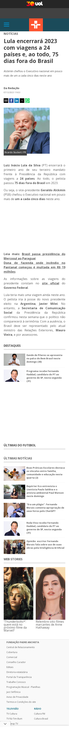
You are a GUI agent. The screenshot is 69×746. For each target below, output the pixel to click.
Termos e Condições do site (21, 702)
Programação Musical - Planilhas (23, 687)
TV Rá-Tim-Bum (14, 719)
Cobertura (11, 652)
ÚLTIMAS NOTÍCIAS (18, 458)
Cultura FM (39, 714)
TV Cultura (36, 24)
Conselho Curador (16, 662)
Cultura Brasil (41, 719)
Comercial (11, 657)
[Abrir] (7, 24)
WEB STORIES (13, 559)
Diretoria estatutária (17, 672)
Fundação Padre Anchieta (22, 642)
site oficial (50, 283)
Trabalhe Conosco (16, 682)
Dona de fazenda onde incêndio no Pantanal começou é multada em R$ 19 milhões (34, 267)
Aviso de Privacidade (17, 697)
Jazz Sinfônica (13, 692)
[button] (6, 100)
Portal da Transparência (19, 677)
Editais (9, 667)
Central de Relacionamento (20, 647)
